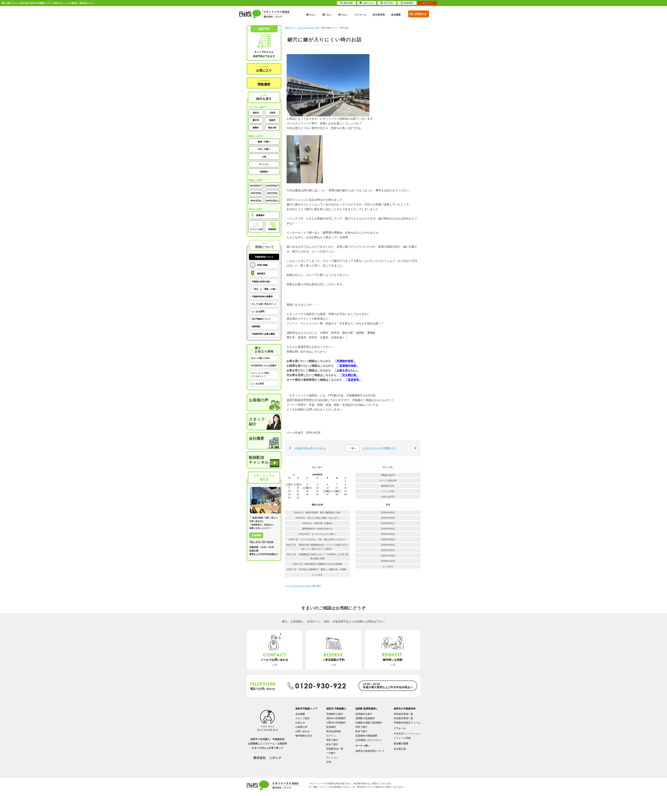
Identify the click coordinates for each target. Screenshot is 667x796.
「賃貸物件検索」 (348, 365)
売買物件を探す (334, 714)
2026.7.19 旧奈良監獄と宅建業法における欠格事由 (317, 564)
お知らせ (300, 722)
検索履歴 (408, 3)
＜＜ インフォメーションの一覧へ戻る (303, 586)
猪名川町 (272, 127)
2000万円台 (272, 193)
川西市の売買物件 (336, 722)
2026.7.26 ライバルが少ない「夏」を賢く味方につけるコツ (317, 539)
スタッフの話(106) (388, 480)
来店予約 (388, 3)
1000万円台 (255, 193)
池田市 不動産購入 (336, 708)
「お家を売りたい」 (346, 370)
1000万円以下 (272, 186)
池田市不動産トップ (306, 708)
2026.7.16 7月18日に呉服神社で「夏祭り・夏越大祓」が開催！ (317, 569)
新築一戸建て (264, 142)
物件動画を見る (303, 735)
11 (307, 488)
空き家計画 (400, 748)
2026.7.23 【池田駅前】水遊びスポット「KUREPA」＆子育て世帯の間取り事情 (317, 556)
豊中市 (256, 120)
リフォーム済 (256, 229)
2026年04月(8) (388, 534)
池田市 (256, 112)
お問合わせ (420, 14)
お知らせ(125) (387, 496)
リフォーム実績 (402, 738)
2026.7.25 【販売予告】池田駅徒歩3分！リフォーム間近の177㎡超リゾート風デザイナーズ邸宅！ (317, 547)
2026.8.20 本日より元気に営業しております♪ (317, 518)
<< (294, 474)
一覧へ (352, 448)
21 (337, 491)
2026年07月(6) (388, 518)
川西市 (272, 112)
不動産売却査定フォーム (407, 722)
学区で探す (332, 740)
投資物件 (264, 171)
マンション (264, 164)
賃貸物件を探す (363, 714)
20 (327, 491)
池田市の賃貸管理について (370, 751)
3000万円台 (255, 200)
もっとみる (317, 575)
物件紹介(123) (387, 486)
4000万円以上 (272, 200)
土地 (264, 156)
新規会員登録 (333, 731)
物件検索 (348, 3)
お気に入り (264, 69)
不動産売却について (264, 257)
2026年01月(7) (388, 550)
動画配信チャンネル (259, 459)
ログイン (331, 735)
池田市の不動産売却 (404, 708)
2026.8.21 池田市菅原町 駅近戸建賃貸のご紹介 (318, 512)
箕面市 (272, 120)
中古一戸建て (264, 149)
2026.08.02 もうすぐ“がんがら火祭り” (317, 534)
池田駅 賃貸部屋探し (366, 708)
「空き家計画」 (349, 375)
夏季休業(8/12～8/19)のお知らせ (317, 528)
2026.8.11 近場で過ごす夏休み (317, 523)
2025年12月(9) (388, 555)
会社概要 (256, 438)
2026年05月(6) (388, 528)
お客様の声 (258, 400)
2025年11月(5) (388, 561)
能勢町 (256, 127)
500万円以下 (256, 186)
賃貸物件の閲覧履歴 (366, 735)
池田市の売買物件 (336, 718)
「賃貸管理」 (353, 379)
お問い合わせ (302, 731)
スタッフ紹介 (257, 421)
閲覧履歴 (264, 83)
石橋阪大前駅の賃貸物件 (368, 722)
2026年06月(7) (388, 523)
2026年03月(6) (388, 539)
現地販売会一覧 (334, 748)
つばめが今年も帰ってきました (310, 448)
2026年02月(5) (388, 545)
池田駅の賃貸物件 (365, 718)
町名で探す (332, 744)
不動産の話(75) (388, 475)
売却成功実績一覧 (403, 714)
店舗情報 (256, 535)
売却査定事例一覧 (403, 718)
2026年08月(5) (388, 512)
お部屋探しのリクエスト (368, 740)
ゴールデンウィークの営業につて (379, 448)
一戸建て (331, 753)
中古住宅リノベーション (407, 733)
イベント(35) (388, 491)
